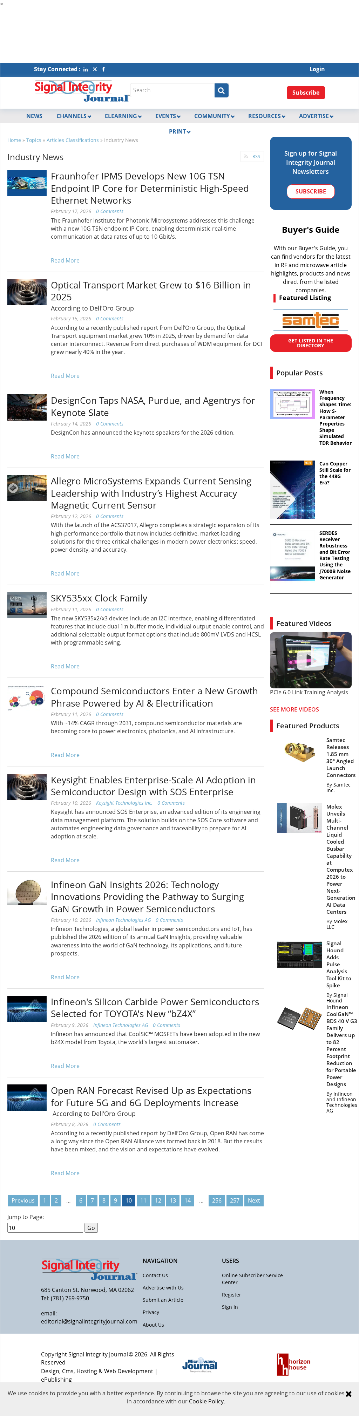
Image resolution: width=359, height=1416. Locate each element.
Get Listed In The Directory (310, 343)
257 (234, 1200)
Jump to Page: (25, 1217)
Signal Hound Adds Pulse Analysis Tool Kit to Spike (338, 964)
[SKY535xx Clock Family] (27, 604)
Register (231, 1294)
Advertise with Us (163, 1287)
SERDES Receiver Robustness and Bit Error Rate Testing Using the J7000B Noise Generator (335, 555)
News (34, 116)
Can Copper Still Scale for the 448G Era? (335, 473)
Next (254, 1200)
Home (14, 140)
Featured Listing (305, 297)
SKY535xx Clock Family (99, 598)
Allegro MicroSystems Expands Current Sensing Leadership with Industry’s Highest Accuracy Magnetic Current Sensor (151, 493)
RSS (256, 156)
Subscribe (305, 92)
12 (158, 1200)
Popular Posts (299, 372)
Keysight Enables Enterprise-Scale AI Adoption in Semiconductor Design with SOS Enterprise (153, 786)
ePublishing (56, 1379)
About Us (153, 1324)
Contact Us (155, 1275)
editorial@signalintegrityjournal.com (89, 1321)
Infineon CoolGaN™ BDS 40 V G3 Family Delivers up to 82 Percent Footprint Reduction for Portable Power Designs (341, 1045)
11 (143, 1200)
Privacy (151, 1312)
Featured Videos (304, 623)
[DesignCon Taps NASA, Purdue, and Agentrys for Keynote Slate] (27, 407)
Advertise (314, 116)
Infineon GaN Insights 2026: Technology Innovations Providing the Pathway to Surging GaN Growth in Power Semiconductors (147, 896)
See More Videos (294, 709)
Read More (65, 260)
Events (165, 116)
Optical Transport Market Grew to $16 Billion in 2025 (151, 291)
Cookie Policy (206, 1401)
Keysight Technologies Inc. (124, 802)
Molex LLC (336, 924)
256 (217, 1200)
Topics (33, 140)
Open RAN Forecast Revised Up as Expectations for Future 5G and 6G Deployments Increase (151, 1096)
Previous (23, 1200)
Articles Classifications (73, 140)
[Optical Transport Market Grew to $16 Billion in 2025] (27, 291)
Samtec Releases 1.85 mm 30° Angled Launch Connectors (340, 757)
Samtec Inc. (338, 787)
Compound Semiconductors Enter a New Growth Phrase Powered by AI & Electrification (154, 697)
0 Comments (109, 211)
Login (317, 69)
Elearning (121, 116)
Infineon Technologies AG (123, 920)
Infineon (343, 1093)
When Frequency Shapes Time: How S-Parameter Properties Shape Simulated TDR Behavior (335, 417)
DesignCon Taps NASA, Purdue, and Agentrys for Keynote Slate (153, 406)
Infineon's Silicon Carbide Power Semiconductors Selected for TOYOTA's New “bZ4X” (155, 1007)
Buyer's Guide (310, 229)
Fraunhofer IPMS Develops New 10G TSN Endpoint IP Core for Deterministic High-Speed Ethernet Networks (150, 188)
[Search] (222, 90)
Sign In (230, 1306)
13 (173, 1200)
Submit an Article (163, 1299)
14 (187, 1200)
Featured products (307, 725)
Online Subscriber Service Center (252, 1279)
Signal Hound (337, 998)
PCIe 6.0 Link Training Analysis (309, 692)
